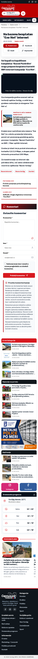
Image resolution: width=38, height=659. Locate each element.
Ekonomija (23, 607)
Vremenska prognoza (10, 631)
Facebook (28, 46)
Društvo (30, 20)
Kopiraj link (28, 50)
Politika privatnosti (9, 646)
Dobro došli (7, 20)
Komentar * (8, 218)
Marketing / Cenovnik (10, 642)
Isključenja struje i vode (8, 619)
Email (12, 50)
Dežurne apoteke (8, 627)
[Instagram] (32, 2)
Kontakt (4, 649)
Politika (22, 603)
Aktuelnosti (19, 20)
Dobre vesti (14, 25)
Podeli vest (12, 46)
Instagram (10, 489)
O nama (4, 638)
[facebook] (5, 609)
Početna (4, 25)
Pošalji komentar (17, 275)
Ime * (5, 243)
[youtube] (14, 609)
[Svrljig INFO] (8, 7)
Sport (22, 611)
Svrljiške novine (6, 2)
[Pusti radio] (23, 13)
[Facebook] (29, 2)
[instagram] (10, 609)
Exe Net (31, 171)
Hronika (22, 596)
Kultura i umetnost (26, 618)
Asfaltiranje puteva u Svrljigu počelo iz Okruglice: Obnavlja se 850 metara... (17, 562)
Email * (6, 253)
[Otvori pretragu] (34, 20)
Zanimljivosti (24, 625)
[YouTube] (35, 2)
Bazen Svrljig (20, 171)
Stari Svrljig (24, 622)
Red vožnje (6, 624)
